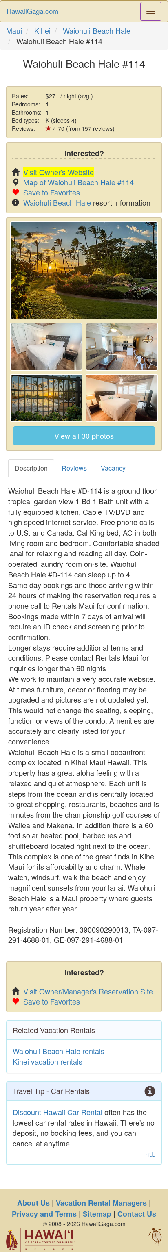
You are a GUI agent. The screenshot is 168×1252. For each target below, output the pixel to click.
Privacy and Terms (44, 1214)
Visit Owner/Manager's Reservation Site (88, 991)
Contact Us (136, 1214)
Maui (14, 30)
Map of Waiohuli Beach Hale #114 (78, 182)
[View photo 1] (84, 270)
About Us (33, 1203)
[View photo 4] (46, 398)
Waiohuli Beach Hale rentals (58, 1051)
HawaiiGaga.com (32, 11)
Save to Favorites (51, 192)
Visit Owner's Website (58, 172)
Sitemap (97, 1214)
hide (150, 1154)
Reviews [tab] (74, 468)
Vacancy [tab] (113, 468)
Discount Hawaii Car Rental (57, 1112)
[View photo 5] (122, 398)
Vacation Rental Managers (101, 1203)
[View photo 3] (122, 347)
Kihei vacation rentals (47, 1061)
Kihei (42, 30)
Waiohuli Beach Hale (96, 30)
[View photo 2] (46, 347)
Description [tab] (31, 468)
